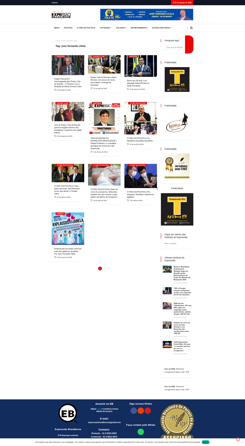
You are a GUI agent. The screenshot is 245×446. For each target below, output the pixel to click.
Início (56, 28)
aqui (99, 409)
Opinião (60, 213)
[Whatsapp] (141, 432)
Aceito (205, 442)
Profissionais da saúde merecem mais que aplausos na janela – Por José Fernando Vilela (68, 251)
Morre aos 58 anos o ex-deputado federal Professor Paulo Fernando (138, 83)
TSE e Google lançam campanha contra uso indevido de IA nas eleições (182, 291)
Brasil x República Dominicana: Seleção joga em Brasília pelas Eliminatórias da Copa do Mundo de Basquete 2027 (182, 273)
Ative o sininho (170, 243)
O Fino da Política (86, 28)
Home (58, 41)
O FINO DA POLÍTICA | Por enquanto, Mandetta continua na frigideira (140, 194)
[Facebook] (134, 411)
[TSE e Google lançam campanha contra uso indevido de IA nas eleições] (167, 290)
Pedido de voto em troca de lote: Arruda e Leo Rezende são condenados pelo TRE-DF (182, 328)
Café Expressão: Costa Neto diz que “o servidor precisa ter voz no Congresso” (182, 346)
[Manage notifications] (238, 439)
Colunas (120, 28)
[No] (242, 442)
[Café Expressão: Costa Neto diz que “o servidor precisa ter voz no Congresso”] (167, 344)
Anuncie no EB (104, 403)
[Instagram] (141, 411)
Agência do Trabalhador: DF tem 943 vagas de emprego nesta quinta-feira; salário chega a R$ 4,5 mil (182, 308)
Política (68, 28)
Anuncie (55, 3)
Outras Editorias (161, 28)
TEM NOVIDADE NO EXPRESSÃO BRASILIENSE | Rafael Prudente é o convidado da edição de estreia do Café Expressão (104, 143)
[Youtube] (148, 411)
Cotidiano (105, 28)
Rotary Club (99, 56)
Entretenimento (139, 28)
